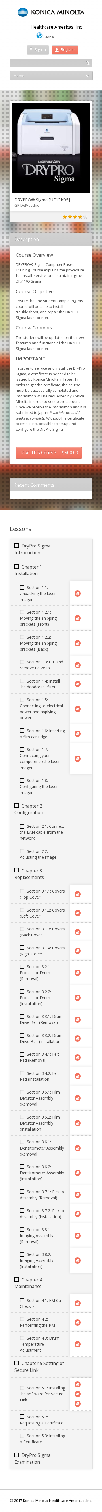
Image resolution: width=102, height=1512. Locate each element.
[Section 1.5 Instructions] (78, 709)
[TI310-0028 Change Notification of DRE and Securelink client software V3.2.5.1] (78, 1404)
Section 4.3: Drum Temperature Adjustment (40, 1344)
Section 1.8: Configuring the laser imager (39, 786)
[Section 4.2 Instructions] (78, 1322)
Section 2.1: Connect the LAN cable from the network (42, 832)
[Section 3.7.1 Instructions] (78, 1195)
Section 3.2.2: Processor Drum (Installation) (35, 997)
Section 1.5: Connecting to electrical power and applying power (41, 708)
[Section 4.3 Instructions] (78, 1344)
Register (68, 49)
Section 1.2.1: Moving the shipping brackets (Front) (38, 618)
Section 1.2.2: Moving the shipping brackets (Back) (38, 643)
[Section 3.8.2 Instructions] (78, 1260)
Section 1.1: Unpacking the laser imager (38, 593)
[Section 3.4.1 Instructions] (78, 1057)
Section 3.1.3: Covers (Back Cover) (42, 932)
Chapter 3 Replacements (29, 874)
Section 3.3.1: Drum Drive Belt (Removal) (41, 1019)
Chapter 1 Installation (28, 570)
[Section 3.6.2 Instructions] (78, 1173)
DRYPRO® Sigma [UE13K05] (42, 199)
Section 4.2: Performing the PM (37, 1322)
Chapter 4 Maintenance (28, 1283)
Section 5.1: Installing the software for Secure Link (42, 1394)
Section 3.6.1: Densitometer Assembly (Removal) (42, 1147)
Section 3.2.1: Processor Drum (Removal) (35, 972)
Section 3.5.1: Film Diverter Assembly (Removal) (40, 1098)
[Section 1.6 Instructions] (78, 734)
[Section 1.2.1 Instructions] (78, 618)
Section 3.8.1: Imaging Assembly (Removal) (36, 1235)
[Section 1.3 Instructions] (78, 665)
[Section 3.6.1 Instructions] (78, 1148)
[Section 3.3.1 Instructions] (78, 1020)
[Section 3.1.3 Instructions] (78, 932)
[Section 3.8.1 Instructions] (78, 1236)
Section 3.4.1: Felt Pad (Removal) (39, 1057)
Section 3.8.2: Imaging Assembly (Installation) (36, 1260)
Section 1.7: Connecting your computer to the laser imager (40, 758)
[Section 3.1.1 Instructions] (78, 894)
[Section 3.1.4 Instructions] (78, 951)
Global (48, 37)
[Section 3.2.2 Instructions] (78, 998)
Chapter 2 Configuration (28, 809)
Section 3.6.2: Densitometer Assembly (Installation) (42, 1172)
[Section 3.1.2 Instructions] (78, 913)
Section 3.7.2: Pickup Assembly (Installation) (42, 1213)
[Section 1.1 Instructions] (78, 593)
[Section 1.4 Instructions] (78, 684)
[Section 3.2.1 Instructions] (78, 973)
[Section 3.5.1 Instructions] (78, 1098)
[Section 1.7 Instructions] (78, 759)
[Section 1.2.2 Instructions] (78, 643)
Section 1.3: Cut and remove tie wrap (41, 665)
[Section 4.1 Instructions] (78, 1303)
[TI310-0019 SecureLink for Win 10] (78, 1394)
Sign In (40, 49)
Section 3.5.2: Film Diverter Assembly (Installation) (40, 1123)
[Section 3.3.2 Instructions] (78, 1038)
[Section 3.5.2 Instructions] (78, 1123)
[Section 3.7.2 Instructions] (78, 1214)
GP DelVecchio (26, 205)
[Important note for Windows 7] (78, 1384)
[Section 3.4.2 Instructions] (78, 1076)
